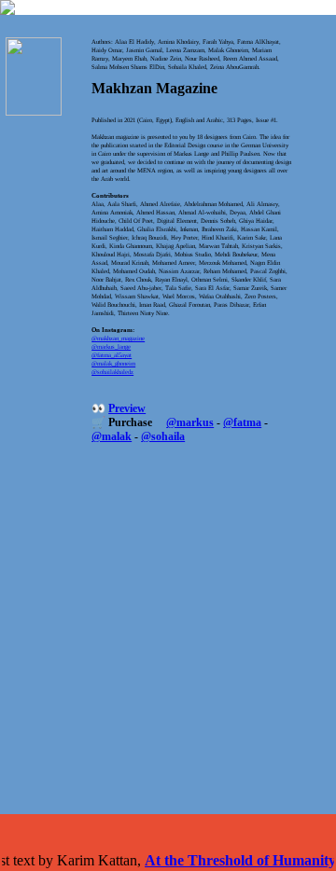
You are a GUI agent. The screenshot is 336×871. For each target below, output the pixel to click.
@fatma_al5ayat (111, 355)
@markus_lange (111, 346)
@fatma (242, 422)
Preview (127, 408)
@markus (190, 422)
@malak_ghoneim (113, 363)
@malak (111, 436)
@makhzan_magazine (118, 338)
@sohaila (163, 436)
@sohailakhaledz (112, 371)
